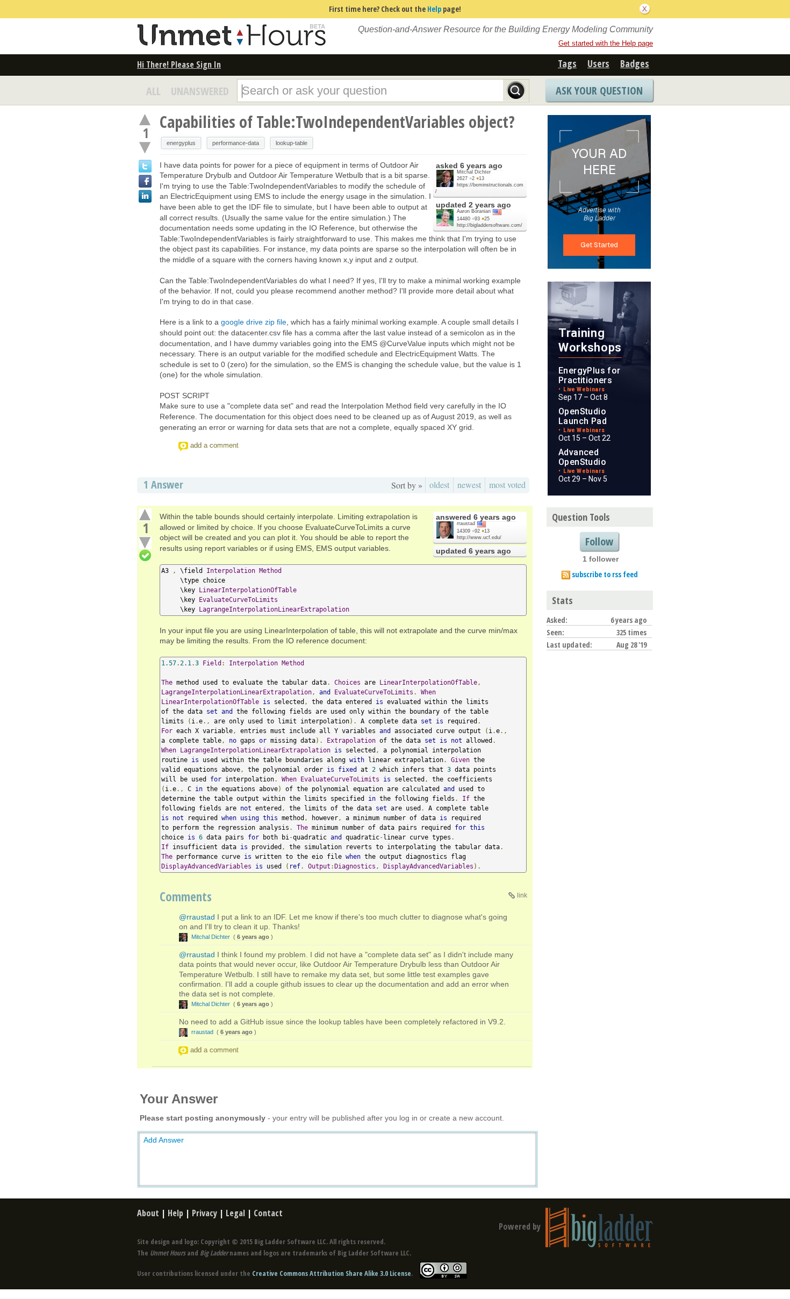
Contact (268, 1213)
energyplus (181, 143)
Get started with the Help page (605, 43)
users (598, 63)
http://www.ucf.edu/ (479, 537)
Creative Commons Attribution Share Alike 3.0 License (331, 1273)
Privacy (204, 1213)
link (522, 895)
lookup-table (291, 143)
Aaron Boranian (474, 211)
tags (567, 63)
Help (434, 9)
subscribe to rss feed (605, 574)
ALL (153, 91)
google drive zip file (253, 322)
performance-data (235, 143)
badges (634, 63)
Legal (235, 1213)
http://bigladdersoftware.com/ (489, 225)
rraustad (466, 523)
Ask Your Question (599, 90)
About (148, 1213)
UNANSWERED (200, 91)
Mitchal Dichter (474, 172)
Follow (599, 541)
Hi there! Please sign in (179, 64)
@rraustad (197, 917)
